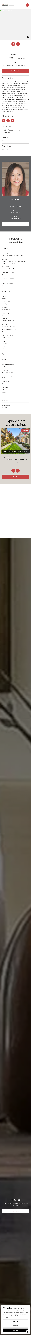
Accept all (15, 1330)
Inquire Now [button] (15, 70)
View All (15, 476)
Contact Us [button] (15, 1211)
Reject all (15, 1321)
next (18, 44)
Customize (15, 1325)
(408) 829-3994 (15, 212)
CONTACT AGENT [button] (15, 224)
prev (13, 44)
